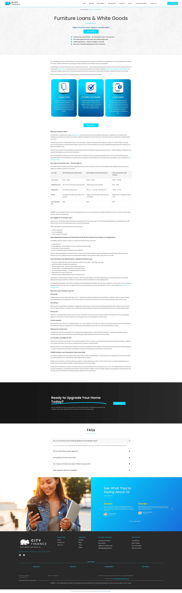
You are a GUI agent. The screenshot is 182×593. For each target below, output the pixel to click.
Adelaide (125, 69)
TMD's (80, 547)
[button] (101, 509)
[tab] (91, 441)
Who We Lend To (112, 3)
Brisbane (107, 69)
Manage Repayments (105, 548)
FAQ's (80, 545)
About (130, 3)
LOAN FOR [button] (73, 566)
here (55, 104)
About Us (60, 545)
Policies (81, 540)
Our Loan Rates (136, 545)
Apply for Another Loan (105, 545)
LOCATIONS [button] (145, 566)
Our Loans (91, 3)
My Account (102, 543)
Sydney (112, 69)
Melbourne (116, 69)
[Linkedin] (24, 555)
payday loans (76, 135)
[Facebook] (20, 555)
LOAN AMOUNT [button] (109, 566)
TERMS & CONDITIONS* (52, 575)
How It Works (100, 3)
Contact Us (153, 3)
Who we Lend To (137, 548)
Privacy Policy (96, 591)
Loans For (121, 3)
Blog (80, 542)
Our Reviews (135, 540)
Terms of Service (104, 591)
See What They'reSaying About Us (117, 490)
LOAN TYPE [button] (36, 566)
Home (84, 3)
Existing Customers (141, 3)
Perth (121, 69)
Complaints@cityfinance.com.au (121, 578)
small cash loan (62, 69)
